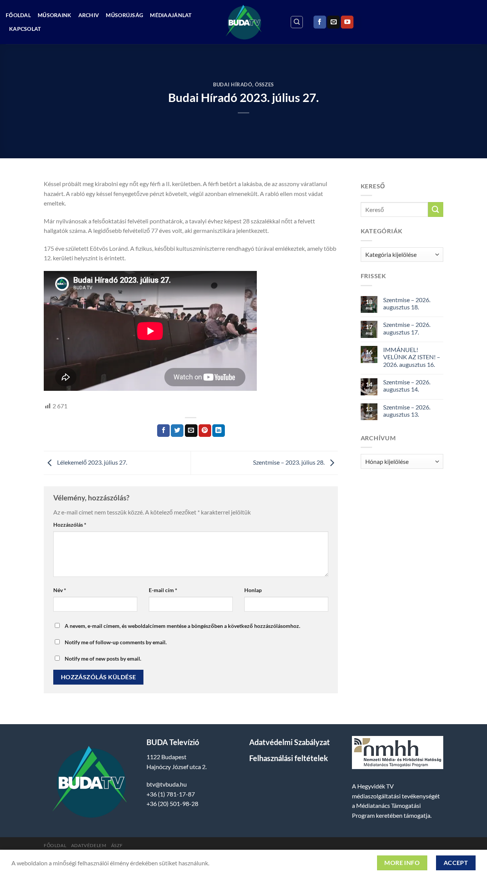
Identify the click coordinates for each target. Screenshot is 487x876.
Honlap (253, 590)
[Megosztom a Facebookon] (163, 430)
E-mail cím (163, 590)
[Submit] (435, 209)
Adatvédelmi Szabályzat (289, 742)
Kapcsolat (25, 28)
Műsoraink (55, 15)
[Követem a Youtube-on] (347, 22)
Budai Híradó (232, 84)
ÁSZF (117, 845)
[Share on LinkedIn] (218, 430)
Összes (264, 84)
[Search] (297, 22)
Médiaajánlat (170, 15)
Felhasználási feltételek (288, 758)
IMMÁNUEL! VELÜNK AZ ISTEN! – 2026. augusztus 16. (411, 357)
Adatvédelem (89, 845)
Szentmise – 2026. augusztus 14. (406, 385)
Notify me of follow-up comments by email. (116, 642)
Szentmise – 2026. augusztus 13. (406, 410)
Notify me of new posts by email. (103, 658)
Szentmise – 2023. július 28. (289, 462)
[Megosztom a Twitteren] (177, 430)
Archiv (88, 15)
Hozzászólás (69, 524)
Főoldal (18, 15)
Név (59, 590)
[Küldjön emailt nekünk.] (333, 22)
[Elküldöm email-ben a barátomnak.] (191, 430)
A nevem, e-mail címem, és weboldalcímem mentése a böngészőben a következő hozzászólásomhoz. (182, 626)
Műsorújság (124, 15)
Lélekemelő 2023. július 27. (91, 462)
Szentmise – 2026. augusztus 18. (406, 303)
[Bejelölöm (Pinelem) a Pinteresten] (205, 430)
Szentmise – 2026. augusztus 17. (406, 328)
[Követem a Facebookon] (320, 22)
